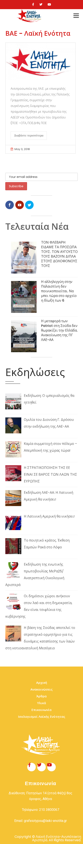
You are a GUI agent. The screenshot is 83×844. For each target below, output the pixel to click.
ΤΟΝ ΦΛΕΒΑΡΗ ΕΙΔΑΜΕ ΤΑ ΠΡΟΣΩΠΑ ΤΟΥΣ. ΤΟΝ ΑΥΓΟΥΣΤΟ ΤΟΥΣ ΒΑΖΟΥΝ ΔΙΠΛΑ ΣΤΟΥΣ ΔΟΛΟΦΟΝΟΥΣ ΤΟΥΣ (59, 254)
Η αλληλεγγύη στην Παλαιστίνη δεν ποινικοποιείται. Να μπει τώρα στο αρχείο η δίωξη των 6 (59, 291)
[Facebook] (33, 4)
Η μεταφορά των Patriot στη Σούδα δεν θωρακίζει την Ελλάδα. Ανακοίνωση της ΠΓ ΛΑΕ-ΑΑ (59, 330)
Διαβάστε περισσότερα (28, 135)
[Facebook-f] (31, 767)
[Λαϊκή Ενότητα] (29, 15)
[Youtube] (49, 4)
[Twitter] (40, 4)
